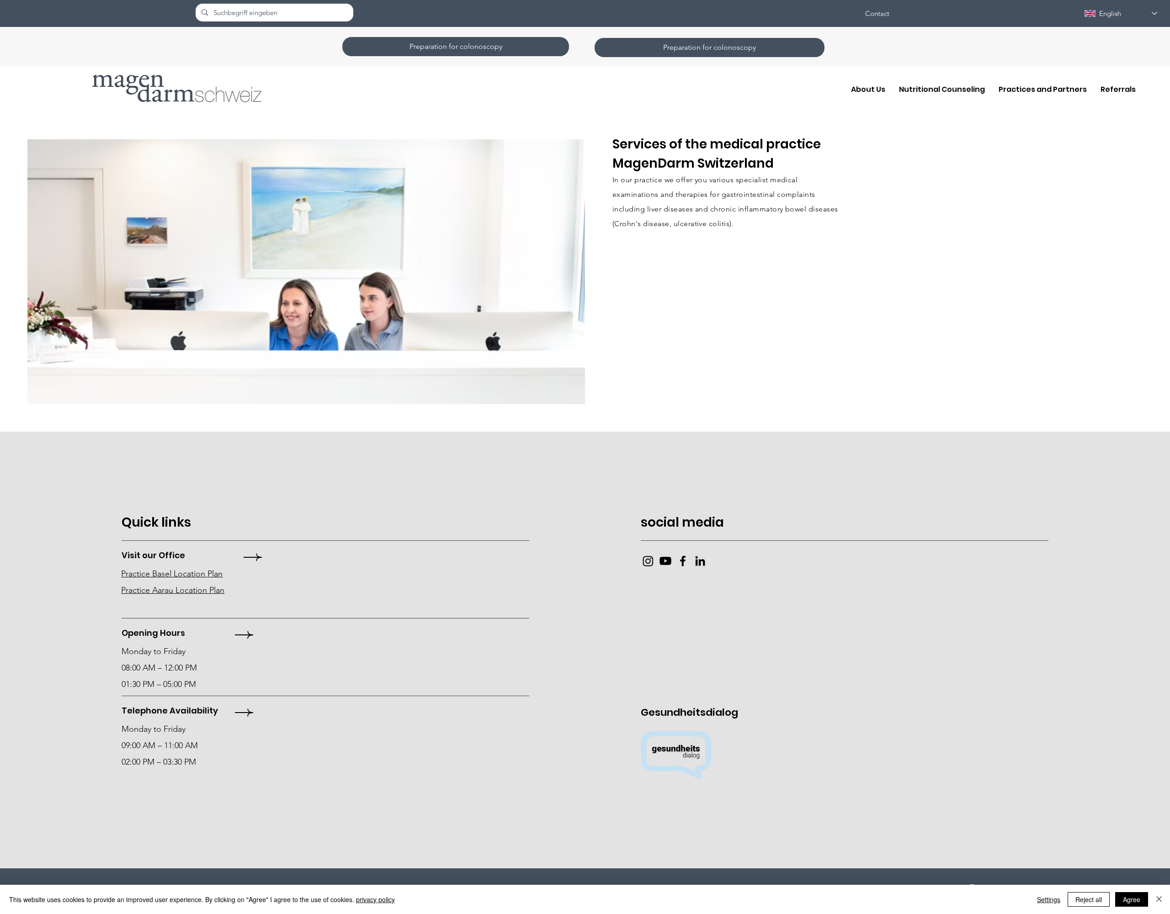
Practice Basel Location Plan (172, 574)
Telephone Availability (170, 710)
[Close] (1159, 899)
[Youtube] (665, 561)
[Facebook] (683, 561)
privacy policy (375, 899)
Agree (1131, 899)
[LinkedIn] (700, 561)
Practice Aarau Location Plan (172, 590)
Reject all (1088, 899)
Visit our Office (153, 555)
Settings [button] (1048, 899)
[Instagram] (648, 561)
